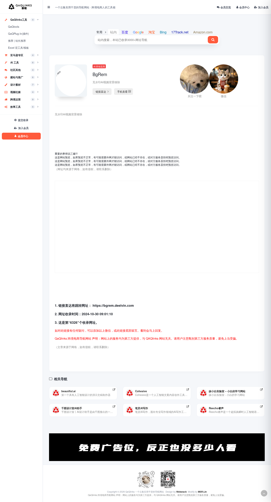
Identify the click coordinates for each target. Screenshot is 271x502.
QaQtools (13, 26)
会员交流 (225, 7)
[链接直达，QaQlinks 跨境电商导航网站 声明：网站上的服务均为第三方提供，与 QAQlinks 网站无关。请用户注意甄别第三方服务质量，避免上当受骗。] (114, 389)
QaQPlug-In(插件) (18, 33)
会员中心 (244, 7)
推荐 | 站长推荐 (17, 40)
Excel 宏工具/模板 (18, 47)
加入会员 (263, 7)
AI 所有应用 (99, 66)
